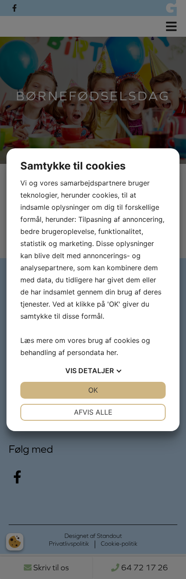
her (111, 352)
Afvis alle (93, 412)
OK (93, 390)
